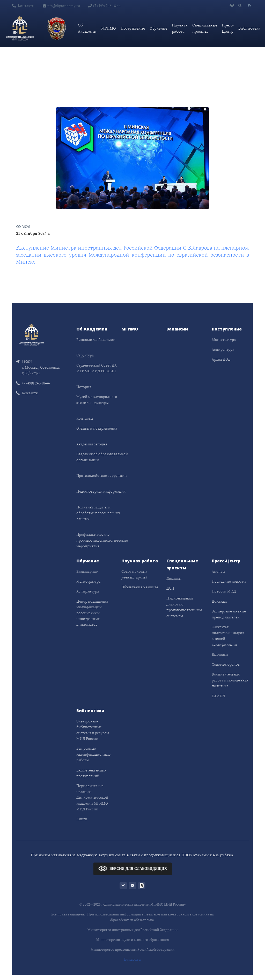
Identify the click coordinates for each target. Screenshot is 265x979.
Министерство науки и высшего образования (132, 939)
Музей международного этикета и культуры (96, 399)
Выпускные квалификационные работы (93, 754)
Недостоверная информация (101, 491)
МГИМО (108, 28)
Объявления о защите (139, 587)
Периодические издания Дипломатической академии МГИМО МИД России (92, 797)
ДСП (170, 588)
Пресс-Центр (228, 28)
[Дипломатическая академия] (20, 28)
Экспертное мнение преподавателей (229, 614)
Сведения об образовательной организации (102, 456)
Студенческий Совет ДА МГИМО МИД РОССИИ (96, 368)
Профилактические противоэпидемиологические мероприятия (102, 540)
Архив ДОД (221, 359)
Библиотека (249, 28)
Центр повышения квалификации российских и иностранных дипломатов (92, 613)
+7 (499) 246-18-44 (106, 5)
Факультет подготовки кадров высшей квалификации (228, 635)
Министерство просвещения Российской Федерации (132, 949)
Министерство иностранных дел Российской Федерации (132, 930)
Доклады (173, 578)
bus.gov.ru (132, 959)
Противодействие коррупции (101, 475)
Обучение (158, 28)
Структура (85, 355)
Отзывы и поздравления (96, 428)
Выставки (220, 654)
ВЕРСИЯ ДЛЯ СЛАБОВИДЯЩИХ (138, 869)
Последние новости (229, 581)
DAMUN (218, 696)
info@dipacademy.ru (63, 5)
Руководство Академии (95, 339)
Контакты (26, 5)
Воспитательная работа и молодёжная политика (230, 680)
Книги (81, 819)
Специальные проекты (204, 28)
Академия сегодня (91, 444)
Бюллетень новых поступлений (91, 773)
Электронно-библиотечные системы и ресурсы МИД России (92, 730)
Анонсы (218, 571)
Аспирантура (223, 349)
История (83, 386)
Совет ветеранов (226, 664)
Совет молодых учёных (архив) (134, 574)
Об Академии (87, 28)
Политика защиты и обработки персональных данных (98, 513)
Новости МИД (224, 591)
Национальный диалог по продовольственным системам (184, 607)
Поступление (133, 28)
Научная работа (180, 28)
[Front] (31, 334)
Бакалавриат (87, 571)
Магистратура (224, 339)
